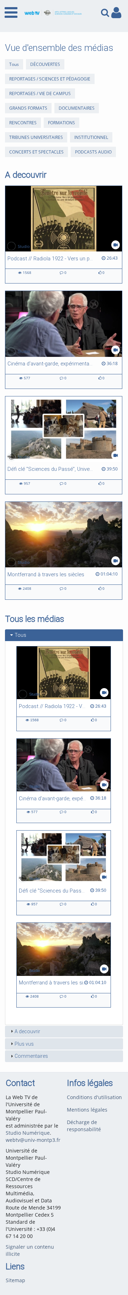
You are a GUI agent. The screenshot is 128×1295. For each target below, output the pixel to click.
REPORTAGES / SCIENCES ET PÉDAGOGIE (49, 79)
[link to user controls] (116, 12)
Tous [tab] (20, 635)
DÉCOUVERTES (45, 64)
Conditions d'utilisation (94, 1097)
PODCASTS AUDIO (93, 152)
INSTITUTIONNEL (91, 137)
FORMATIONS (61, 123)
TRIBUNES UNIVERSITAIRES (36, 137)
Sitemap (15, 1280)
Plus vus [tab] (24, 1044)
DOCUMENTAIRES (77, 108)
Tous (14, 64)
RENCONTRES (23, 123)
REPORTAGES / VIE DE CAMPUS (40, 93)
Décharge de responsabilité (84, 1126)
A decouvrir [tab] (27, 1031)
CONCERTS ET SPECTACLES (36, 152)
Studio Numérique (28, 1132)
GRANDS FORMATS (28, 108)
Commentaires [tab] (31, 1056)
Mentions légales (87, 1109)
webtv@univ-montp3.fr (33, 1140)
